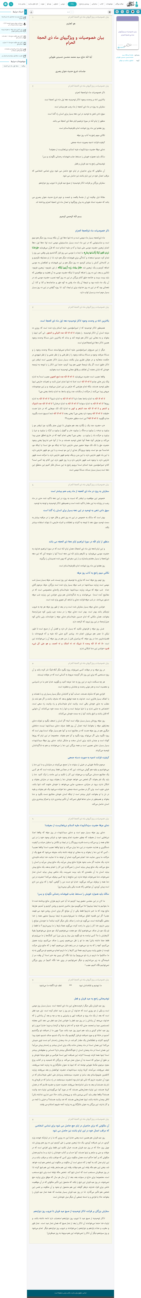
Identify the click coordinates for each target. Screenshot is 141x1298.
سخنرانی (94, 4)
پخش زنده (21, 4)
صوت (42, 4)
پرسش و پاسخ (84, 4)
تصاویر (56, 4)
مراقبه (23, 66)
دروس (63, 4)
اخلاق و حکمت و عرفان (126, 61)
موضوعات (109, 4)
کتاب (101, 4)
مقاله (72, 4)
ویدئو (49, 4)
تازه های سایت (33, 4)
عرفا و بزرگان (119, 4)
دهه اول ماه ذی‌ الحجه (11, 66)
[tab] (132, 11)
